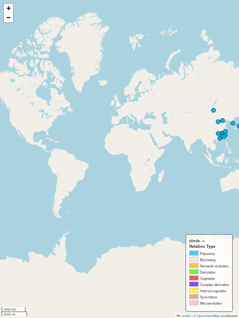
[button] (8, 8)
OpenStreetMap (208, 316)
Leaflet (185, 316)
